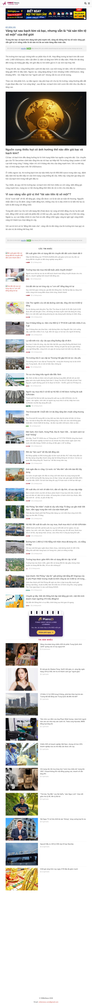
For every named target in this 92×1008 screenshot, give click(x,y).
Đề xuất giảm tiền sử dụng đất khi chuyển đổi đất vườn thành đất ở (54, 253)
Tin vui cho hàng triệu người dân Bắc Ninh (43, 374)
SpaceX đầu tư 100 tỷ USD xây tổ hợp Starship (56, 844)
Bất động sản (11, 27)
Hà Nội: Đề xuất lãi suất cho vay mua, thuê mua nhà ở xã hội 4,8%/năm (56, 524)
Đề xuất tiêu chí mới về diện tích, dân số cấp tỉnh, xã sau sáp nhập (54, 489)
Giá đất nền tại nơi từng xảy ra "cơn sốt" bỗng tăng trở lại (50, 286)
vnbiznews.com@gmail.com (48, 1002)
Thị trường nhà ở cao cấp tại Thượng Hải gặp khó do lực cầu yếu (53, 358)
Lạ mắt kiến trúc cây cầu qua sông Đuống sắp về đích (48, 341)
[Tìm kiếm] (85, 3)
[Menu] (89, 3)
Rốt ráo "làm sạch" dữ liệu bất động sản (42, 452)
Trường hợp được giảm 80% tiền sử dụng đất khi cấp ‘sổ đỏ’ (51, 559)
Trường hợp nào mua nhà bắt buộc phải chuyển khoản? (49, 270)
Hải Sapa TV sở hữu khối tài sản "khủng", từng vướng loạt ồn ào (63, 819)
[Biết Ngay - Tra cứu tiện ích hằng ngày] (46, 14)
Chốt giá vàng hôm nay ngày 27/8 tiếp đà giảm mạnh (59, 869)
